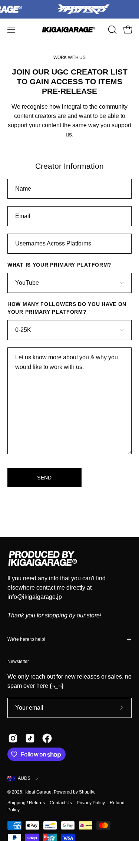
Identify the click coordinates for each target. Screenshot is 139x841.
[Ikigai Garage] (69, 30)
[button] (111, 29)
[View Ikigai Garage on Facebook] (47, 738)
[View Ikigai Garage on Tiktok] (30, 738)
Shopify (86, 792)
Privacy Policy (91, 802)
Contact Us (61, 802)
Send (44, 478)
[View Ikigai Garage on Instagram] (13, 738)
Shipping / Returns (26, 802)
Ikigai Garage (38, 792)
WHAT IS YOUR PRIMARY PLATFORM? (59, 265)
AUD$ (24, 778)
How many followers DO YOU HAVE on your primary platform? (66, 308)
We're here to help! (26, 639)
